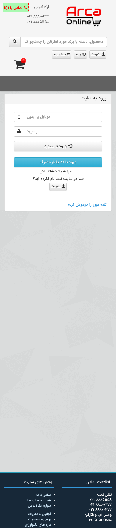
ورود (78, 54)
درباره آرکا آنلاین (39, 506)
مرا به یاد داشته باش (56, 171)
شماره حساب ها (39, 500)
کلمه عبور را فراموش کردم (87, 205)
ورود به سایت (93, 98)
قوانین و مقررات (39, 514)
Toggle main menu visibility (104, 83)
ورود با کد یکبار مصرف (58, 162)
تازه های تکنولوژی (38, 525)
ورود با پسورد (56, 146)
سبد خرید (60, 54)
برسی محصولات (39, 519)
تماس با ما (43, 495)
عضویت (96, 54)
